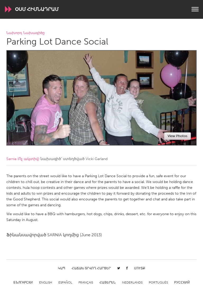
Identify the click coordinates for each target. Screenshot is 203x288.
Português (158, 282)
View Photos (177, 136)
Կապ (61, 268)
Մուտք (139, 268)
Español (65, 282)
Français (86, 282)
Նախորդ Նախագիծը (25, 33)
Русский (182, 282)
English (45, 282)
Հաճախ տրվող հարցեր (91, 268)
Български (23, 282)
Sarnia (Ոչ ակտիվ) (22, 159)
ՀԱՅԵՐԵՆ (107, 282)
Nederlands (132, 282)
